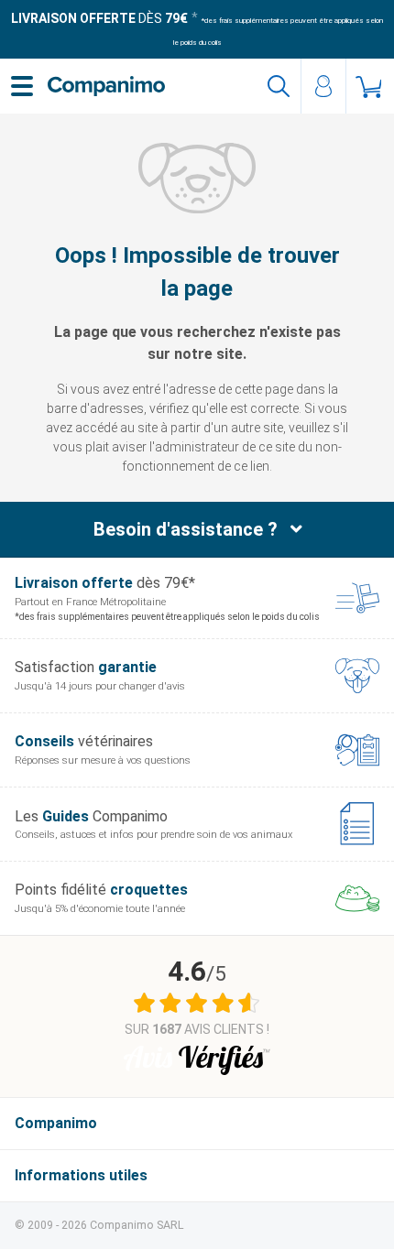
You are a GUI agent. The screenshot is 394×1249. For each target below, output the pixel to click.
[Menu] (22, 86)
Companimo (56, 1123)
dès (99, 18)
